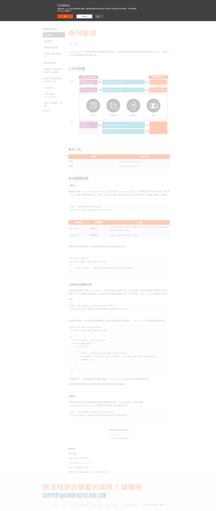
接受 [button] (65, 16)
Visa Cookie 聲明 (64, 11)
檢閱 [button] (97, 16)
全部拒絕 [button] (84, 16)
